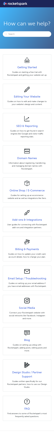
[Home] (15, 3)
